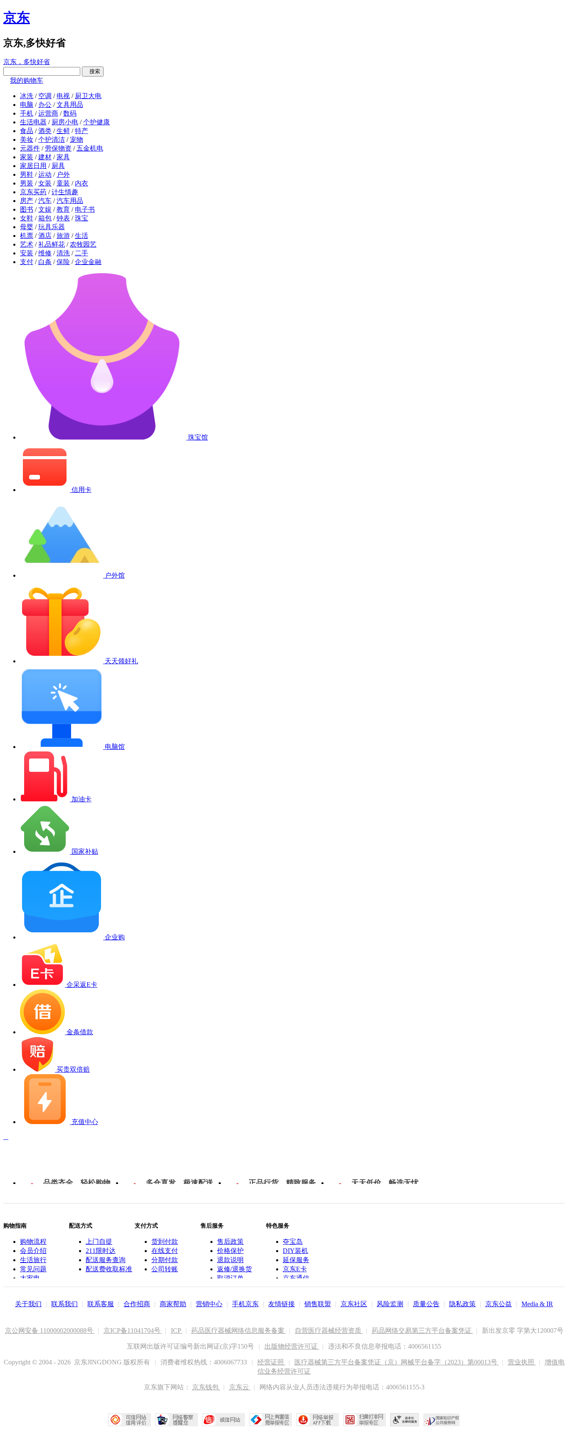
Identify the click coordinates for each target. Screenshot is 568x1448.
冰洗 (26, 95)
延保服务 (296, 1259)
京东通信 (296, 1278)
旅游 (63, 235)
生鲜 (63, 130)
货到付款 (164, 1241)
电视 (63, 95)
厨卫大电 (88, 95)
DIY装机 (295, 1250)
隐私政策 (462, 1303)
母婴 (26, 226)
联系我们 (64, 1303)
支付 (26, 261)
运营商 (48, 113)
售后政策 (230, 1241)
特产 (81, 130)
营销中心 (209, 1303)
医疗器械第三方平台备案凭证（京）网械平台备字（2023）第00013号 (396, 1362)
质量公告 (426, 1303)
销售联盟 (317, 1303)
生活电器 (33, 122)
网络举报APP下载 (317, 1419)
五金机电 (90, 148)
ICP (177, 1330)
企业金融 (88, 261)
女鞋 (26, 218)
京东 (16, 17)
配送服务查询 (106, 1259)
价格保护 (230, 1250)
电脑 (26, 104)
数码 (70, 113)
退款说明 (230, 1259)
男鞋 (26, 174)
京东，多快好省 (26, 61)
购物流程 (33, 1241)
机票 (26, 235)
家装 (26, 157)
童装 (63, 183)
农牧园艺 (83, 244)
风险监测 (390, 1303)
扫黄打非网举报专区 (364, 1419)
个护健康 (96, 122)
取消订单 (230, 1278)
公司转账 (164, 1269)
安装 (26, 253)
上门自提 (99, 1241)
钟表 (63, 218)
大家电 (30, 1278)
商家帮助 (173, 1303)
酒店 (45, 235)
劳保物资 (58, 148)
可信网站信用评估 (129, 1419)
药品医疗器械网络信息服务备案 (238, 1330)
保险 (63, 261)
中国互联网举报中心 (270, 1419)
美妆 (26, 139)
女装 (45, 183)
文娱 (45, 209)
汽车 (45, 200)
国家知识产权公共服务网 (441, 1419)
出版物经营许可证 (291, 1346)
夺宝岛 (293, 1241)
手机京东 (245, 1303)
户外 (63, 174)
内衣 (81, 183)
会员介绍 (33, 1250)
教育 (63, 209)
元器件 (30, 148)
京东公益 (498, 1303)
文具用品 (70, 104)
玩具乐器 (51, 226)
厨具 (58, 165)
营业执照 (522, 1362)
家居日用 (33, 165)
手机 (26, 113)
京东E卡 (295, 1269)
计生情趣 (65, 191)
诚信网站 (223, 1419)
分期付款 (164, 1259)
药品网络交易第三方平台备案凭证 (422, 1330)
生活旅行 (33, 1259)
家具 (63, 157)
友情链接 (281, 1303)
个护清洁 (51, 139)
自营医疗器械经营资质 (329, 1330)
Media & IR (537, 1303)
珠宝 (81, 218)
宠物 (76, 139)
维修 (45, 253)
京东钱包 (206, 1387)
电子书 (85, 209)
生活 (81, 235)
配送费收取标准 (109, 1269)
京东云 (240, 1387)
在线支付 (164, 1250)
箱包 (45, 218)
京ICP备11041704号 (133, 1330)
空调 (45, 95)
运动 (45, 174)
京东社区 (354, 1303)
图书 (26, 209)
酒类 (45, 130)
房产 (26, 200)
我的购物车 (26, 80)
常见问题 (33, 1269)
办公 (45, 104)
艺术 (26, 244)
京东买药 (33, 191)
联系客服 (100, 1303)
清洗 (63, 253)
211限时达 (101, 1250)
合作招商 (136, 1303)
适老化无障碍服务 (404, 1419)
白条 (45, 261)
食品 (26, 130)
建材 (45, 157)
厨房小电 (65, 122)
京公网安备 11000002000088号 (50, 1330)
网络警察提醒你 (176, 1419)
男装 (26, 183)
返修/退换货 (234, 1269)
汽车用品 (70, 200)
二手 (81, 253)
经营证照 (271, 1362)
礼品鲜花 (51, 244)
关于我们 (28, 1303)
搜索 (92, 71)
